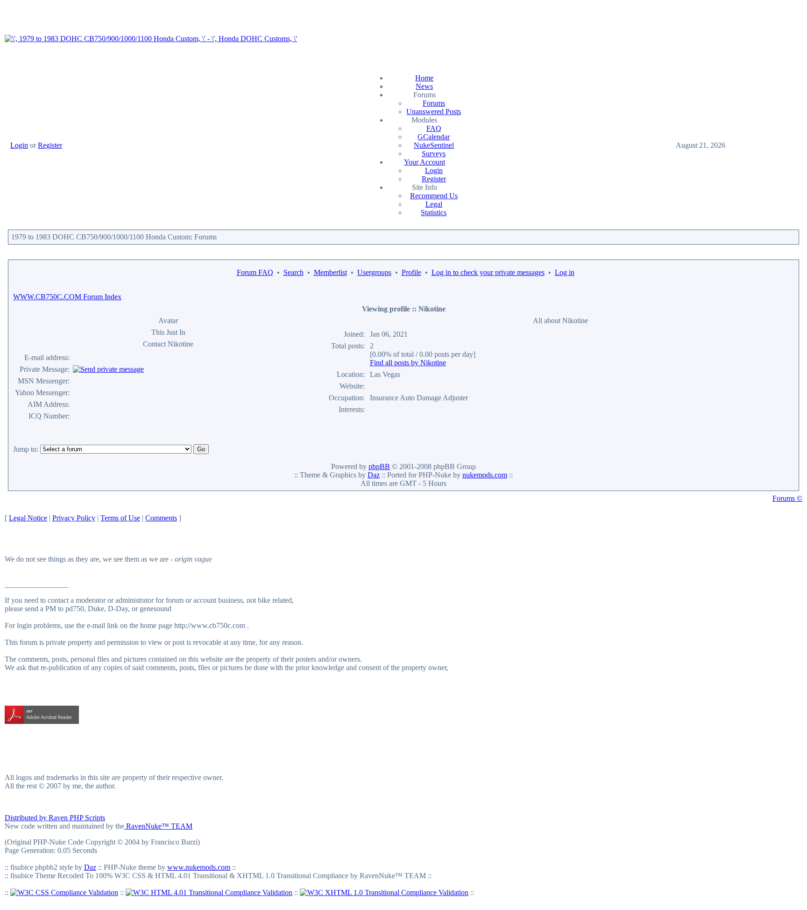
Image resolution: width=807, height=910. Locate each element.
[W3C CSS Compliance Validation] (64, 892)
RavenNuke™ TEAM (158, 826)
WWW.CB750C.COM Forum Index (67, 297)
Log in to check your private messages (488, 272)
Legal (433, 204)
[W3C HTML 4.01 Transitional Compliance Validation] (209, 892)
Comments (161, 518)
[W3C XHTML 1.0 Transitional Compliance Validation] (384, 892)
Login (19, 145)
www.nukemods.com (198, 867)
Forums (434, 103)
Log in (564, 272)
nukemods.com (484, 475)
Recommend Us (434, 196)
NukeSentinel (434, 145)
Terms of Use (120, 518)
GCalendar (434, 137)
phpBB (379, 466)
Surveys (434, 154)
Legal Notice (28, 518)
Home (424, 78)
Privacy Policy (73, 518)
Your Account (424, 162)
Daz (374, 475)
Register (50, 145)
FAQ (433, 128)
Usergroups (374, 272)
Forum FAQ (255, 272)
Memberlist (330, 272)
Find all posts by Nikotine (408, 363)
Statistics (433, 213)
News (424, 86)
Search (293, 272)
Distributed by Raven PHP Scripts (55, 818)
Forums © (787, 498)
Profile (411, 272)
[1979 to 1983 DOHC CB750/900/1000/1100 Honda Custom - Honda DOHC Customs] (151, 39)
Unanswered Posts (433, 112)
